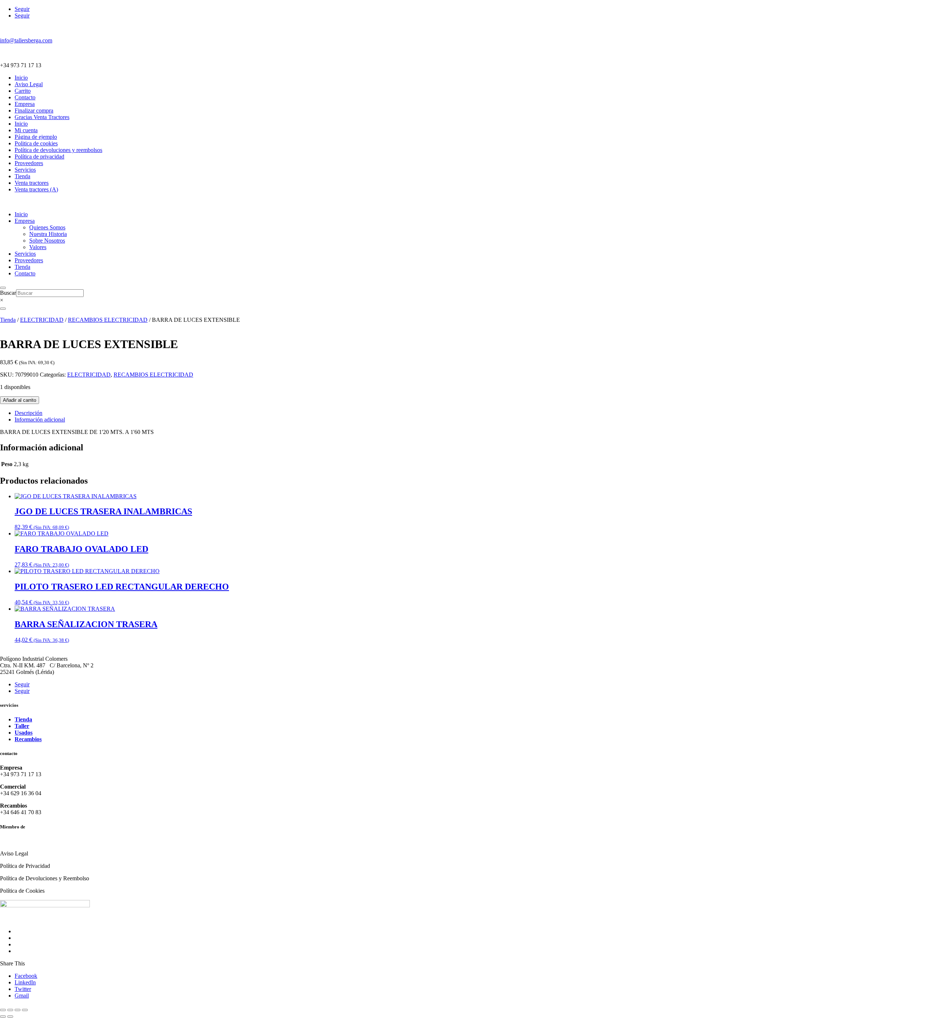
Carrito (23, 91)
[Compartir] (17, 1010)
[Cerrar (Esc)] (25, 1010)
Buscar (8, 293)
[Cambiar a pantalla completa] (10, 1010)
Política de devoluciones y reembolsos (58, 150)
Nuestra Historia (48, 234)
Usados (24, 732)
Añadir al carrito (19, 400)
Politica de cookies (36, 143)
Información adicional (40, 419)
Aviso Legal (29, 84)
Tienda (22, 176)
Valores (37, 247)
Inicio (21, 78)
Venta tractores (32, 183)
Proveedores (29, 163)
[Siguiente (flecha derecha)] (10, 1016)
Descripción (28, 413)
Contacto (25, 97)
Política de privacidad (39, 156)
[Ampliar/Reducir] (3, 1010)
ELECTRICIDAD (42, 320)
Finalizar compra (34, 110)
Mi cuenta (26, 130)
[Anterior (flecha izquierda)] (3, 1016)
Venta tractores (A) (36, 189)
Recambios (28, 739)
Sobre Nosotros (47, 240)
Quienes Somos (47, 227)
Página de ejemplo (36, 137)
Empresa (25, 104)
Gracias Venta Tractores (42, 117)
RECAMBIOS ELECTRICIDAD (108, 320)
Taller (22, 726)
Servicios (25, 170)
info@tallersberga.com (26, 40)
